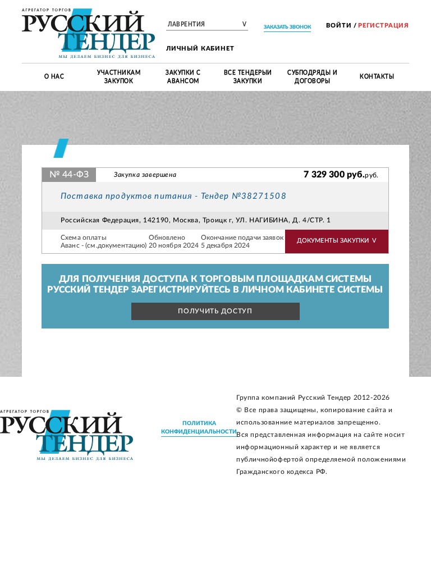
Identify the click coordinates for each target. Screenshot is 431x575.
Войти (338, 25)
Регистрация (383, 25)
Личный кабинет (200, 48)
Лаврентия (207, 24)
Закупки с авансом (183, 77)
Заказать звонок (287, 27)
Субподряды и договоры (312, 77)
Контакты (377, 77)
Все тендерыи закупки (248, 77)
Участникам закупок (118, 77)
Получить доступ (215, 311)
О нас (54, 77)
